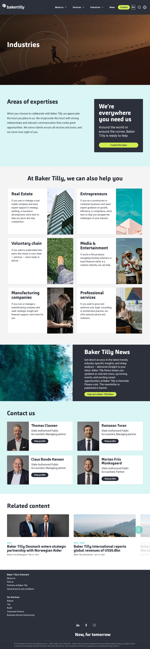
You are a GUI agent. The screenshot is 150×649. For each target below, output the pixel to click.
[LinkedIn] (78, 625)
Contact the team (118, 145)
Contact (124, 7)
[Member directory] (144, 7)
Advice (10, 601)
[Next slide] (138, 530)
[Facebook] (86, 625)
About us (11, 578)
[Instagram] (94, 625)
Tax (8, 604)
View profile (39, 441)
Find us (10, 582)
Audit (9, 608)
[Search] (139, 7)
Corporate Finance (15, 611)
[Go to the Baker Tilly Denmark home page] (13, 7)
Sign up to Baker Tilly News (100, 394)
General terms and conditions (20, 589)
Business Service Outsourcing (20, 615)
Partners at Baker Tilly (17, 585)
